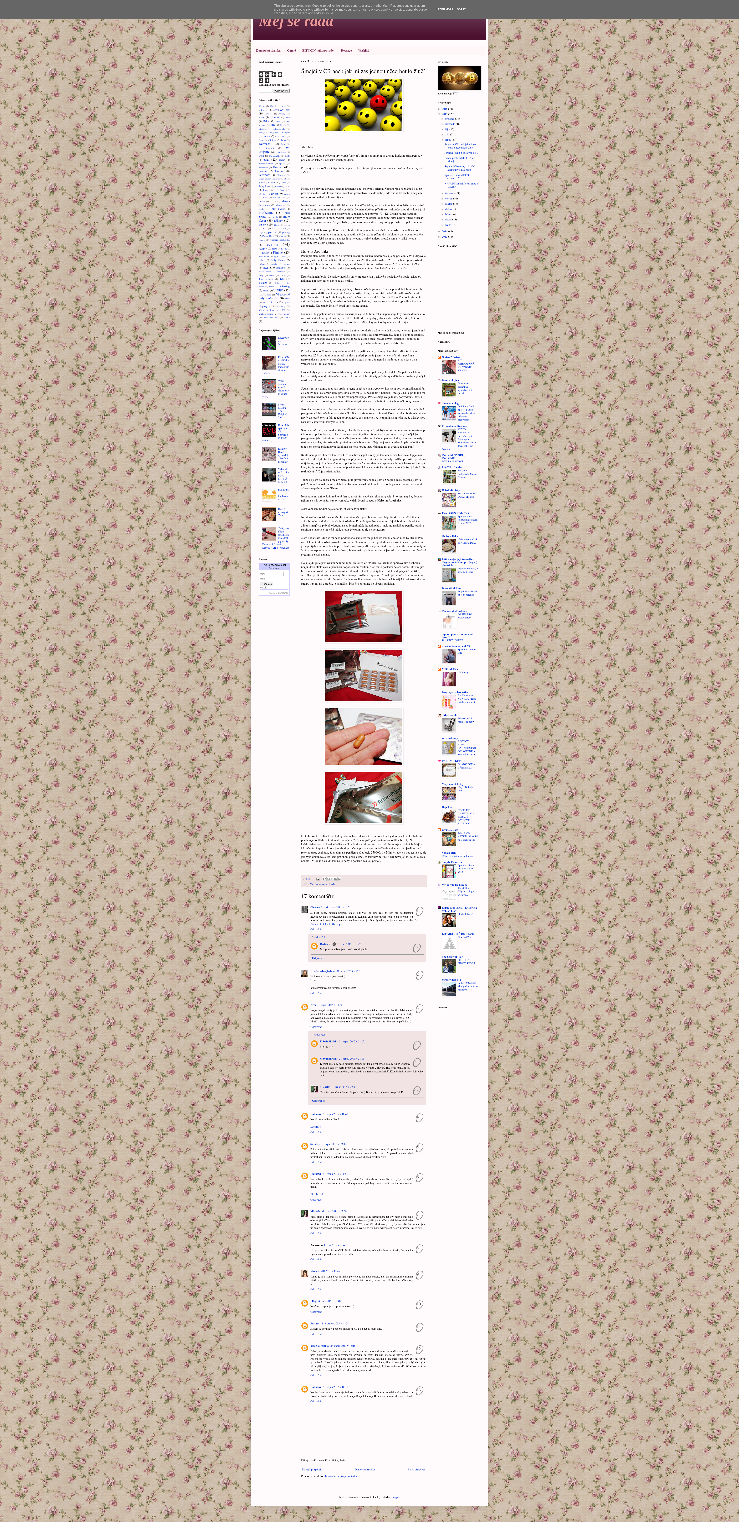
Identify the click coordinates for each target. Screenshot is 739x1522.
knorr (287, 186)
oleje (261, 232)
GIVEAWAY (464, 937)
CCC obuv (280, 136)
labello (262, 193)
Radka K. (325, 944)
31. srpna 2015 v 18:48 (335, 1114)
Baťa (278, 121)
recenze (271, 244)
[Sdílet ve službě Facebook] (336, 879)
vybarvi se (269, 302)
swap (261, 275)
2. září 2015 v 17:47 (329, 1271)
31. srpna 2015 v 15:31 (349, 971)
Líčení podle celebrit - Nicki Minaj (460, 159)
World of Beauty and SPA (272, 310)
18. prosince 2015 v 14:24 (334, 1323)
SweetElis (315, 1127)
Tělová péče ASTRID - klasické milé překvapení (468, 836)
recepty (263, 248)
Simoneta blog (450, 403)
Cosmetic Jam (450, 830)
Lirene (262, 201)
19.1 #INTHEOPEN (452, 640)
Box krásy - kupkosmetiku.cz (283, 494)
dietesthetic (270, 148)
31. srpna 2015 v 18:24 (329, 1005)
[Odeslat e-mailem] (325, 879)
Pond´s (262, 239)
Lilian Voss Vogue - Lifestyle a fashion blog (459, 909)
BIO (272, 125)
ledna (448, 225)
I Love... (272, 182)
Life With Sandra (452, 467)
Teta (282, 279)
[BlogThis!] (328, 879)
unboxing (284, 286)
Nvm (313, 1005)
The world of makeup (454, 611)
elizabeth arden (266, 163)
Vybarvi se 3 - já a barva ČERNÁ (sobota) (283, 475)
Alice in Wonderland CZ (456, 646)
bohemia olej (279, 128)
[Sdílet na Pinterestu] (339, 879)
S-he (261, 260)
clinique (272, 140)
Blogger (395, 1497)
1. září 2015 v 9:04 (334, 1245)
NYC (265, 228)
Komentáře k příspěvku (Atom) (342, 1476)
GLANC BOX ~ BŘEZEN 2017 (466, 765)
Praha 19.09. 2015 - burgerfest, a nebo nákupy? (468, 986)
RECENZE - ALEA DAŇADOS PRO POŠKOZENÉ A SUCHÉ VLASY (467, 747)
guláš (261, 182)
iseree (283, 182)
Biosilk (283, 124)
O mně (291, 50)
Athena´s (276, 117)
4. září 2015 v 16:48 (330, 1301)
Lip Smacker (279, 197)
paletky (272, 232)
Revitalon (285, 248)
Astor (262, 117)
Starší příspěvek (416, 1469)
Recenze (346, 50)
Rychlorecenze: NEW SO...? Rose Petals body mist (467, 698)
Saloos (262, 264)
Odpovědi (319, 937)
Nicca (313, 1271)
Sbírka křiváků (465, 914)
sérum (287, 264)
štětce (271, 275)
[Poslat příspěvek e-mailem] (317, 878)
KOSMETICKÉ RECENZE (458, 934)
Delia (283, 140)
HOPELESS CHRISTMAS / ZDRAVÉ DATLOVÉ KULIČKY (466, 816)
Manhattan (280, 205)
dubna (449, 209)
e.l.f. (287, 155)
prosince (450, 118)
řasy (284, 256)
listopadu (450, 124)
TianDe (263, 283)
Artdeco (269, 113)
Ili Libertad (316, 1194)
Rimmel (278, 252)
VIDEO (278, 290)
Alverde (273, 106)
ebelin (282, 159)
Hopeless (447, 807)
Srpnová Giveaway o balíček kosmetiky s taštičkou (460, 167)
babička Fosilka (319, 1346)
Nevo (276, 224)
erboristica (263, 167)
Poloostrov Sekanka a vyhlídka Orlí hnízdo (465, 388)
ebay (266, 159)
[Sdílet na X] (332, 879)
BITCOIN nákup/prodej (318, 50)
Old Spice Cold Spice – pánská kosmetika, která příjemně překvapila (466, 413)
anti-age (263, 110)
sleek (265, 267)
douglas (282, 152)
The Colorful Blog (452, 957)
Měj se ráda (296, 20)
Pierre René (268, 236)
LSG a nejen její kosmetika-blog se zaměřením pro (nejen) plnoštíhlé (459, 562)
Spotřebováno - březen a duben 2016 (466, 868)
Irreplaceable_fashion (322, 971)
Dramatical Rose (451, 588)
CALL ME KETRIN (453, 761)
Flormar (279, 171)
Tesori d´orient (266, 279)
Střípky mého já (451, 980)
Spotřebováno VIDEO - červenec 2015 (458, 176)
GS (285, 178)
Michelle (325, 1087)
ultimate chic (449, 715)
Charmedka (317, 907)
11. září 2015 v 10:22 (349, 944)
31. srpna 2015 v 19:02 (333, 1144)
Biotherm (263, 128)
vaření (266, 290)
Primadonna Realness (454, 426)
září (447, 134)
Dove (261, 155)
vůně (287, 298)
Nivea (287, 224)
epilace (282, 163)
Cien (261, 140)
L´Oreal (280, 190)
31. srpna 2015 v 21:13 (351, 1058)
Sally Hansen (278, 260)
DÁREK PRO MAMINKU (465, 615)
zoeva (286, 317)
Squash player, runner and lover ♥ (457, 635)
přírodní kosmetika (280, 239)
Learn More (444, 9)
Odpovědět (316, 929)
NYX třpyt (463, 672)
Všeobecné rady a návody (322, 884)
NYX (274, 228)
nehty (262, 224)
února (448, 219)
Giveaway (264, 175)
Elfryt (313, 1301)
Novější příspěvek (312, 1469)
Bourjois (286, 132)
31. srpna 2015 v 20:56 (335, 1174)
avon (287, 117)
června (449, 198)
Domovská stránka (268, 50)
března (449, 214)
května (449, 203)
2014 (445, 231)
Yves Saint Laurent (270, 317)
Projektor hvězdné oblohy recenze (467, 593)
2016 (445, 109)
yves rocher (284, 313)
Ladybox (273, 193)
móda (275, 216)
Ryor (275, 256)
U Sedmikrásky (329, 1041)
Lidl (265, 197)
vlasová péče (265, 294)
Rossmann (264, 256)
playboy (282, 236)
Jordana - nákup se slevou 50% (461, 152)
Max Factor (278, 208)
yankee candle (266, 313)
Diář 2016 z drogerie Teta (283, 512)
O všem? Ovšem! (451, 357)
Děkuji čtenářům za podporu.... (458, 856)
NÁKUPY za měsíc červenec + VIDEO (461, 185)
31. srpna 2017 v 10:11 (335, 1387)
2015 (445, 114)
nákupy (278, 220)
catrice (266, 136)
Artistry (281, 113)
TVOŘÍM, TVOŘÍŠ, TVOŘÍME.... (453, 456)
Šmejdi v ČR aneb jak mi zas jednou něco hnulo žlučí (460, 145)
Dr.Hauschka (274, 155)
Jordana (277, 186)
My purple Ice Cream (454, 885)
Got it (461, 9)
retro (274, 248)
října (448, 129)
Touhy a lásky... (451, 536)
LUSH (273, 201)
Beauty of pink (318, 924)
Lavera (286, 193)
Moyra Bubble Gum (465, 788)
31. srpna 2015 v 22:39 (334, 1211)
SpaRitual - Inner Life (467, 651)
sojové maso (265, 271)
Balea (266, 121)
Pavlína (314, 1323)
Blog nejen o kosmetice (455, 692)
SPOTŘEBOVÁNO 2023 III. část (467, 495)
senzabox (274, 264)
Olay (284, 228)
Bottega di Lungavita (268, 132)
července (450, 193)
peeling (286, 232)
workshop (280, 306)
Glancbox (281, 175)
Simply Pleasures (452, 862)
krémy (266, 190)
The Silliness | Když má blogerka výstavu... (467, 891)
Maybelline (266, 212)
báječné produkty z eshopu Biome (468, 570)
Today (277, 282)
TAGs (282, 275)
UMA (271, 286)
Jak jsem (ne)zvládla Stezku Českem (467, 474)
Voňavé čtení (449, 853)
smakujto (280, 267)
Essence (278, 167)
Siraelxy (315, 1144)
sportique (281, 271)
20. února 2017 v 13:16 (342, 1346)
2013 (445, 236)
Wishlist (363, 50)
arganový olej (281, 110)
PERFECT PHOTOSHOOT (466, 961)
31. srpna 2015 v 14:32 (338, 907)
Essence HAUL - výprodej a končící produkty (283, 455)
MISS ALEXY (450, 669)
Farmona (263, 171)
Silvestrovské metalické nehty (466, 720)
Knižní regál (335, 924)
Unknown (316, 1114)
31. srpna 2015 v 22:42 (343, 1087)
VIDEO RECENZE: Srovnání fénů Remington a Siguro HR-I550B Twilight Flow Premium (459, 439)
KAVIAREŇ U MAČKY (456, 513)
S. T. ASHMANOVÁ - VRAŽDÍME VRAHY (467, 365)
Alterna (262, 106)
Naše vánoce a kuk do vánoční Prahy (467, 540)
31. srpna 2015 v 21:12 (351, 1041)
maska (261, 208)
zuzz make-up (450, 738)
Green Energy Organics (269, 178)
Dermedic (285, 144)
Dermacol (265, 143)
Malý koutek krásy (453, 784)
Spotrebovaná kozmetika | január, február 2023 (467, 520)
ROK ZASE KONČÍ (452, 461)
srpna (448, 139)
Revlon (265, 252)
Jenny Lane (264, 186)
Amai (283, 106)
